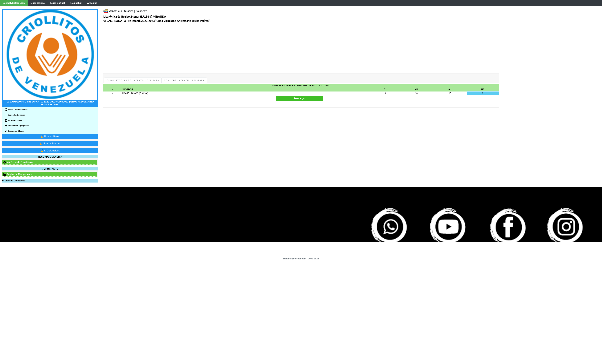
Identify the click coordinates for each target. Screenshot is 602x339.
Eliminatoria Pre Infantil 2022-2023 (133, 80)
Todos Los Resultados (17, 110)
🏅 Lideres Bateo (50, 136)
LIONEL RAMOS (130, 93)
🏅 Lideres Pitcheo (50, 143)
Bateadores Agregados (18, 126)
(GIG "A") (143, 93)
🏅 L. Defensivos (50, 150)
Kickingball (76, 3)
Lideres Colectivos (15, 180)
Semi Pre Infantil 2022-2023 (184, 80)
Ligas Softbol (57, 3)
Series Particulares (16, 115)
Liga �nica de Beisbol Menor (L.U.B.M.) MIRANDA (134, 16)
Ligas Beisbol (37, 3)
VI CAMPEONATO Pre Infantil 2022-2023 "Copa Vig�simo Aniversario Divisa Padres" (156, 20)
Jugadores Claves (15, 131)
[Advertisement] (197, 50)
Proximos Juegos (15, 120)
